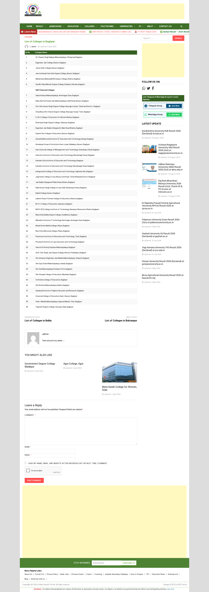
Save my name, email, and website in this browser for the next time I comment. (68, 463)
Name (28, 447)
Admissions (55, 26)
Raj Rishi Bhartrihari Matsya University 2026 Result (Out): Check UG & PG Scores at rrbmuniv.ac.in (170, 186)
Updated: (48, 47)
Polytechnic (107, 26)
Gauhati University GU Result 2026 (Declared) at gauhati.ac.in (158, 235)
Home (29, 26)
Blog (26, 579)
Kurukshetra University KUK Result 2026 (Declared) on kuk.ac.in (161, 132)
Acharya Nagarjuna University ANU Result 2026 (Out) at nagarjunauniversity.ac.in (170, 148)
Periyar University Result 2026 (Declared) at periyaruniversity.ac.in (163, 262)
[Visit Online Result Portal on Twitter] (148, 89)
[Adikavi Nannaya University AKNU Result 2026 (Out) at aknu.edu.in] (149, 164)
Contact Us (165, 26)
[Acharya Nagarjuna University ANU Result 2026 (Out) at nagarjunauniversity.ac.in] (149, 144)
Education (73, 26)
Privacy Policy (52, 574)
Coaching (98, 574)
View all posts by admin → (53, 340)
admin (33, 47)
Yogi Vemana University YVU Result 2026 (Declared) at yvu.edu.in (161, 248)
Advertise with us (38, 579)
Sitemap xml (173, 574)
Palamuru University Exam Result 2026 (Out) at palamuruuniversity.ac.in (160, 221)
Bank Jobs (64, 574)
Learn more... (171, 589)
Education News (158, 574)
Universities (126, 26)
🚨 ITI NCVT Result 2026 (130, 32)
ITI (140, 26)
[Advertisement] (122, 11)
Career (89, 574)
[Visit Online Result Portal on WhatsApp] (143, 89)
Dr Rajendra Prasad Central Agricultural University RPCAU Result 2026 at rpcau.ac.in (161, 206)
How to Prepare (137, 574)
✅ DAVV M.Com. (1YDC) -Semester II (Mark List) (95, 32)
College (28, 37)
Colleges (89, 26)
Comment (30, 415)
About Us (28, 574)
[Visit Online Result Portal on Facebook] (153, 89)
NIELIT (150, 26)
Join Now (175, 106)
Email (28, 455)
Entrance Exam (78, 574)
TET (147, 574)
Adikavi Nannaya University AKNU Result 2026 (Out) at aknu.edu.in (170, 167)
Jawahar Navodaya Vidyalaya (116, 574)
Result (39, 26)
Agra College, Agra (73, 363)
